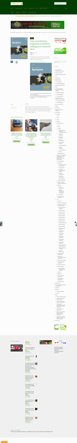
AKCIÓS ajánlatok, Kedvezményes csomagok (59, 70)
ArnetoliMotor (57, 78)
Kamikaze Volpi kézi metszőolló (61, 262)
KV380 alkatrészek (62, 219)
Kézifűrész (59, 272)
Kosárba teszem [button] (16, 141)
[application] (17, 348)
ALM (56, 76)
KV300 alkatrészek (62, 213)
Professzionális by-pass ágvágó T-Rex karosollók (61, 302)
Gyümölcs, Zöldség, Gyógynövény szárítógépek (59, 98)
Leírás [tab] (12, 104)
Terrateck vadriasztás (62, 149)
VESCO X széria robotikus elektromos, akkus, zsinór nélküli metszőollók (61, 317)
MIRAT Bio (59, 185)
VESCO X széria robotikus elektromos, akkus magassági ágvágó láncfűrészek (61, 313)
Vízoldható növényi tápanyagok (61, 197)
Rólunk (12, 8)
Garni (57, 117)
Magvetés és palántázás (61, 137)
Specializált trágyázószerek (61, 177)
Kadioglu (58, 121)
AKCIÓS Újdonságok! (32, 12)
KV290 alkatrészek (62, 210)
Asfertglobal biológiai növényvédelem (62, 165)
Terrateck (59, 128)
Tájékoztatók (31, 8)
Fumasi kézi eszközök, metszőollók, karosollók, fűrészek (59, 89)
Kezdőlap (12, 12)
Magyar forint (34, 52)
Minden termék (18, 32)
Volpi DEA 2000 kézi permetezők (61, 276)
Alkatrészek (18, 12)
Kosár (37, 8)
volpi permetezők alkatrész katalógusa (39, 95)
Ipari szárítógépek (60, 102)
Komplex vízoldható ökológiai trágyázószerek (62, 183)
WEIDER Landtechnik (61, 153)
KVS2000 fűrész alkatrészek (61, 231)
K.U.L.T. (59, 124)
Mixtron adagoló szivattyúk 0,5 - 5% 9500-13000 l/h (60, 285)
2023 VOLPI (59, 201)
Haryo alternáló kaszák (59, 104)
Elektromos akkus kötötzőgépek (61, 254)
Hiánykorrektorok (62, 167)
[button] (26, 39)
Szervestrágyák (60, 194)
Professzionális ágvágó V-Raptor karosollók (61, 299)
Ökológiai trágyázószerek (61, 174)
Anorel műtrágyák (61, 161)
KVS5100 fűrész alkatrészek (61, 234)
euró (33, 54)
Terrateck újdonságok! (61, 148)
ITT (36, 110)
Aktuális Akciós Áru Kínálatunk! (60, 74)
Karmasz (56, 106)
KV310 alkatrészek (62, 215)
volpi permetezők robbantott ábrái (41, 96)
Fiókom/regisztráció (18, 8)
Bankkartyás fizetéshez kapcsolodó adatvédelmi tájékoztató (58, 348)
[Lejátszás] (12, 350)
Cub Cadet (58, 114)
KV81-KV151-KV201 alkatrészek (62, 229)
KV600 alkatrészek (62, 224)
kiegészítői (59, 273)
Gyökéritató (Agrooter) (61, 180)
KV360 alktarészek (62, 217)
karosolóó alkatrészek (61, 264)
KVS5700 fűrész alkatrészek (61, 240)
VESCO (56, 294)
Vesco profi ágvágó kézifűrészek (60, 309)
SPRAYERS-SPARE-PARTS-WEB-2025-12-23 (37, 62)
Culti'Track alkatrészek (61, 135)
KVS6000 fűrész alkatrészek (61, 243)
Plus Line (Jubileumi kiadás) (61, 296)
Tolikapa (60, 151)
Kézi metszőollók (60, 266)
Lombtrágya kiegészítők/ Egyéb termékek (62, 170)
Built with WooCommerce (48, 431)
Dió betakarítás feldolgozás (60, 85)
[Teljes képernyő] (21, 350)
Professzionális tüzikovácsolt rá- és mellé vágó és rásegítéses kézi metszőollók (61, 305)
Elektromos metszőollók (62, 260)
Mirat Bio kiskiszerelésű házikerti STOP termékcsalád (61, 191)
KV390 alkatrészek (62, 220)
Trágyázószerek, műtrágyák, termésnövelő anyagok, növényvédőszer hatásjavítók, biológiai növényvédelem (61, 157)
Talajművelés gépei (60, 123)
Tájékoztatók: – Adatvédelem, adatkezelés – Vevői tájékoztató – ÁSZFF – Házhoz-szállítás (27, 431)
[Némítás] (19, 350)
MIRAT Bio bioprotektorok (61, 188)
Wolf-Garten (57, 320)
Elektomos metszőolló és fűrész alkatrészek (62, 205)
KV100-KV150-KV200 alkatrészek (62, 208)
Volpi (22, 32)
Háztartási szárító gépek (61, 100)
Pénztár (25, 8)
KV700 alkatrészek (62, 226)
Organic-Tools (59, 81)
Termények (57, 287)
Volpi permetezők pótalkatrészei (61, 279)
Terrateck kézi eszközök (61, 143)
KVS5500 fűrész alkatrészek (61, 237)
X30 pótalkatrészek (60, 96)
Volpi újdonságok (35, 94)
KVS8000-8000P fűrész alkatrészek (62, 248)
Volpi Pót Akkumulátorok (61, 251)
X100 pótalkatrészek (60, 94)
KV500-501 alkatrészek (62, 222)
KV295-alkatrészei (62, 212)
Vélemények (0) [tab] (13, 107)
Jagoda (58, 119)
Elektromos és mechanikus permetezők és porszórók (31, 32)
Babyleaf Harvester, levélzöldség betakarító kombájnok (62, 131)
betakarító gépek (58, 79)
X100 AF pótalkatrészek (60, 92)
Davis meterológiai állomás (59, 83)
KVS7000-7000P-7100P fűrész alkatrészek (62, 245)
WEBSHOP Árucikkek (43, 8)
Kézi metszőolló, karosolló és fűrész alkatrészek (62, 269)
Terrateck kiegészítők (62, 145)
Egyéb (56, 86)
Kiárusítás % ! (24, 12)
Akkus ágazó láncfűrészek (62, 202)
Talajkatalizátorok (62, 178)
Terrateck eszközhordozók (61, 140)
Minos (59, 126)
